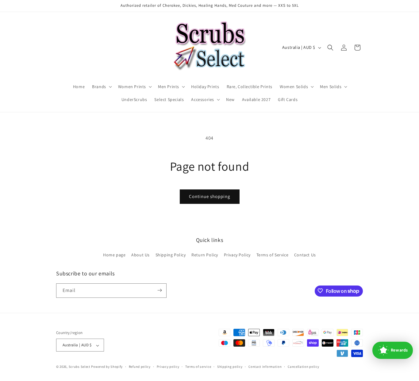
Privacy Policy (237, 255)
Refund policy (140, 366)
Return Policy (204, 255)
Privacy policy (168, 366)
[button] (101, 86)
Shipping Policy (171, 255)
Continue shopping (209, 196)
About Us (140, 255)
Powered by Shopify (107, 367)
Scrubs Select (79, 367)
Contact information (265, 366)
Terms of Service (272, 255)
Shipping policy (230, 366)
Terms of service (198, 366)
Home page (114, 255)
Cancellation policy (303, 366)
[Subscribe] (159, 290)
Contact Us (305, 255)
